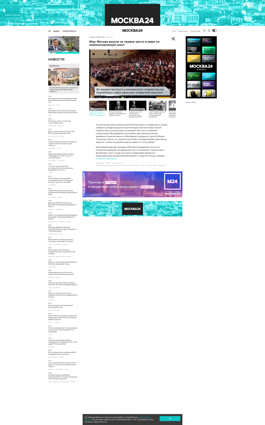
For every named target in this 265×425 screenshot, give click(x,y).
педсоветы (162, 165)
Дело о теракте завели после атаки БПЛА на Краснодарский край (61, 132)
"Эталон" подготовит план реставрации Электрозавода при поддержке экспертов (60, 168)
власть (50, 310)
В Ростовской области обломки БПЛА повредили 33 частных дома (62, 353)
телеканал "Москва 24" (106, 158)
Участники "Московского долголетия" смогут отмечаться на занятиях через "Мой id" (62, 365)
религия (59, 197)
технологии (59, 369)
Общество (109, 37)
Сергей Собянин (152, 165)
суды (50, 244)
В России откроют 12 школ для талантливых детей (59, 122)
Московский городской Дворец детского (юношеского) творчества (118, 165)
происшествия (53, 136)
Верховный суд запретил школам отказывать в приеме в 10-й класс (60, 240)
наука (50, 115)
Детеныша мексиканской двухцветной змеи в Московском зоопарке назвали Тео (62, 100)
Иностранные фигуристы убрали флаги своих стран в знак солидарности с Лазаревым (62, 330)
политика (51, 300)
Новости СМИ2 (88, 200)
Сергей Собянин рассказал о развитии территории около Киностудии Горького (63, 90)
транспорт (61, 221)
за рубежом (60, 160)
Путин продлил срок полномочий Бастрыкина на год (60, 306)
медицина (66, 381)
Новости (56, 59)
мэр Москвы (52, 148)
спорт (50, 334)
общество (61, 126)
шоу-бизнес (52, 160)
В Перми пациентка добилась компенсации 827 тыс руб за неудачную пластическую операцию (62, 377)
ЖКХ (54, 267)
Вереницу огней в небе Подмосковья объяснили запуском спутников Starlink (62, 112)
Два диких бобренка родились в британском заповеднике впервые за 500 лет (62, 205)
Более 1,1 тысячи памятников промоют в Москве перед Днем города (62, 263)
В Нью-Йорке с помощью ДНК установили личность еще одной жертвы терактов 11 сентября (60, 180)
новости (108, 163)
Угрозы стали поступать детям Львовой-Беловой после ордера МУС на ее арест (63, 295)
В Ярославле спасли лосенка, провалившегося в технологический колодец (61, 252)
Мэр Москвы (54, 66)
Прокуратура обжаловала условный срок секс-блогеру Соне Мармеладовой (62, 284)
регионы (61, 136)
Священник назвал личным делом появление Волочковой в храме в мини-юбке (62, 193)
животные (51, 105)
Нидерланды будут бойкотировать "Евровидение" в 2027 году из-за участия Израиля (61, 156)
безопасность (52, 221)
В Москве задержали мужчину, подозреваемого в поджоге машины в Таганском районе (62, 229)
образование (52, 126)
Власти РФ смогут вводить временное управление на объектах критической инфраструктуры (62, 318)
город (58, 105)
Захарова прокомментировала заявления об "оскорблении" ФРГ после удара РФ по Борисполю (62, 342)
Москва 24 (132, 30)
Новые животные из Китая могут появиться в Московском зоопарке (61, 273)
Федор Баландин (117, 163)
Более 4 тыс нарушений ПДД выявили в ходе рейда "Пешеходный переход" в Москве (62, 217)
